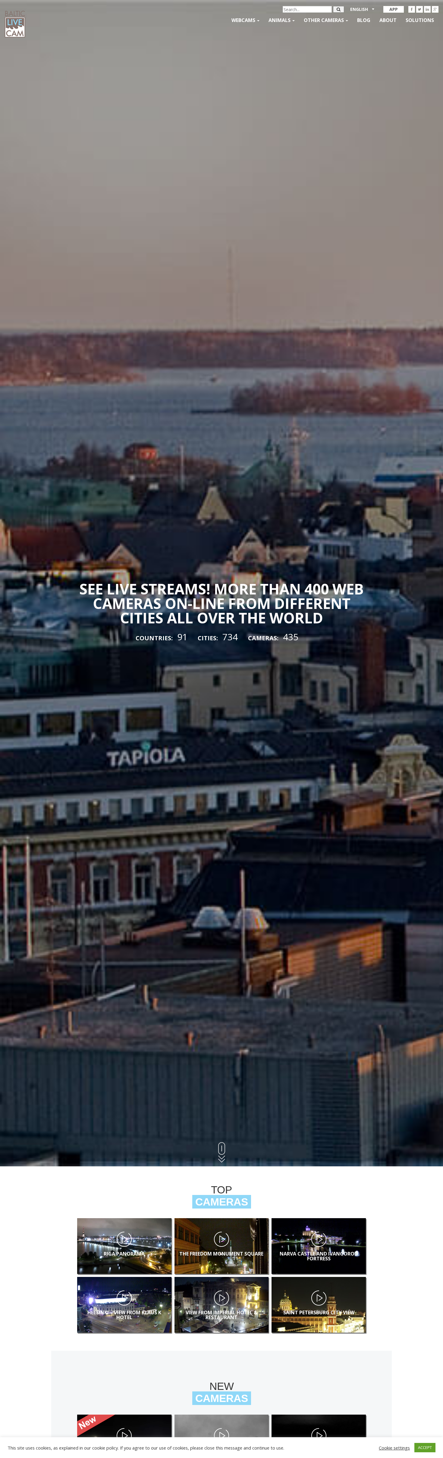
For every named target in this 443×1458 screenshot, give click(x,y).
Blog (363, 20)
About (388, 20)
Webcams (243, 20)
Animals (280, 20)
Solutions (420, 20)
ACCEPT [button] (425, 1447)
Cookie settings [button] (394, 1447)
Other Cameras (324, 20)
